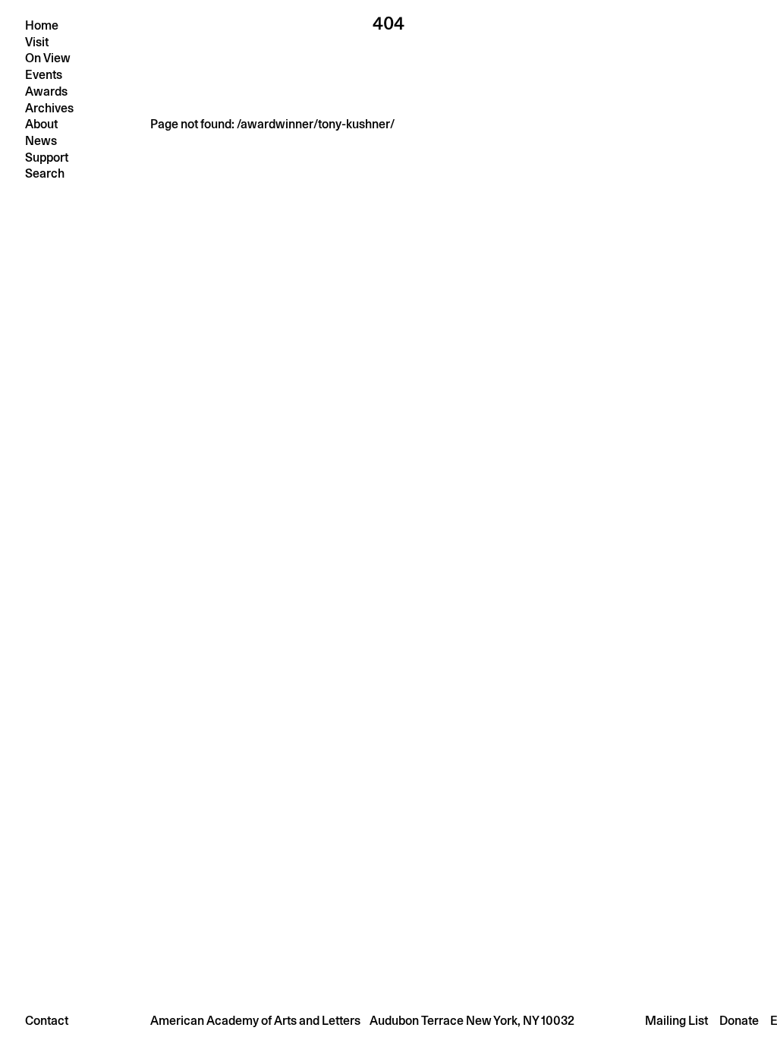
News (41, 141)
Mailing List (676, 1020)
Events (43, 75)
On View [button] (48, 58)
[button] (388, 1020)
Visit (37, 42)
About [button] (41, 124)
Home (41, 25)
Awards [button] (46, 91)
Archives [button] (49, 108)
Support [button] (46, 157)
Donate (739, 1020)
